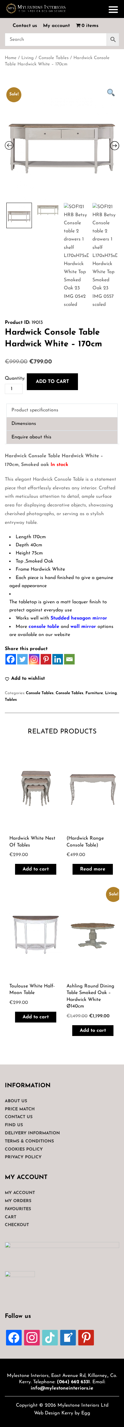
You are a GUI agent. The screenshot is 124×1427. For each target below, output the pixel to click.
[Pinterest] (46, 659)
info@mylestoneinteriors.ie (62, 1388)
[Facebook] (10, 659)
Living (27, 58)
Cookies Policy (24, 1149)
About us (16, 1101)
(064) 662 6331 (73, 1382)
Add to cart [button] (36, 869)
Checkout (17, 1225)
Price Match (20, 1109)
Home (11, 58)
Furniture (94, 693)
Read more (92, 869)
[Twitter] (22, 659)
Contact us (25, 25)
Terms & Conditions (29, 1141)
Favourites (18, 1209)
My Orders (18, 1201)
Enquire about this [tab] (31, 437)
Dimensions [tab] (23, 423)
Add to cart (52, 381)
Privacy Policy (23, 1157)
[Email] (69, 659)
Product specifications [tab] (34, 410)
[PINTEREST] (86, 1337)
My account (56, 25)
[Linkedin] (57, 659)
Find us (14, 1125)
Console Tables (54, 58)
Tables (11, 700)
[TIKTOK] (50, 1337)
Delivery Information (32, 1133)
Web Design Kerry (53, 1413)
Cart (10, 1217)
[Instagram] (34, 659)
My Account (20, 1193)
